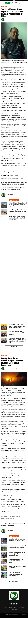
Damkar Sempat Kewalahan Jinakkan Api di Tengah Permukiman (12, 517)
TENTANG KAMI (21, 607)
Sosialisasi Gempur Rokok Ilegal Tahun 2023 (12, 178)
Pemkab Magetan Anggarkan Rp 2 (10, 177)
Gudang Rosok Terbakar (8, 518)
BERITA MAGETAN (14, 175)
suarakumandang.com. (15, 107)
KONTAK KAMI (14, 609)
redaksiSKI (9, 19)
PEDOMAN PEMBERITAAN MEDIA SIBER (10, 607)
